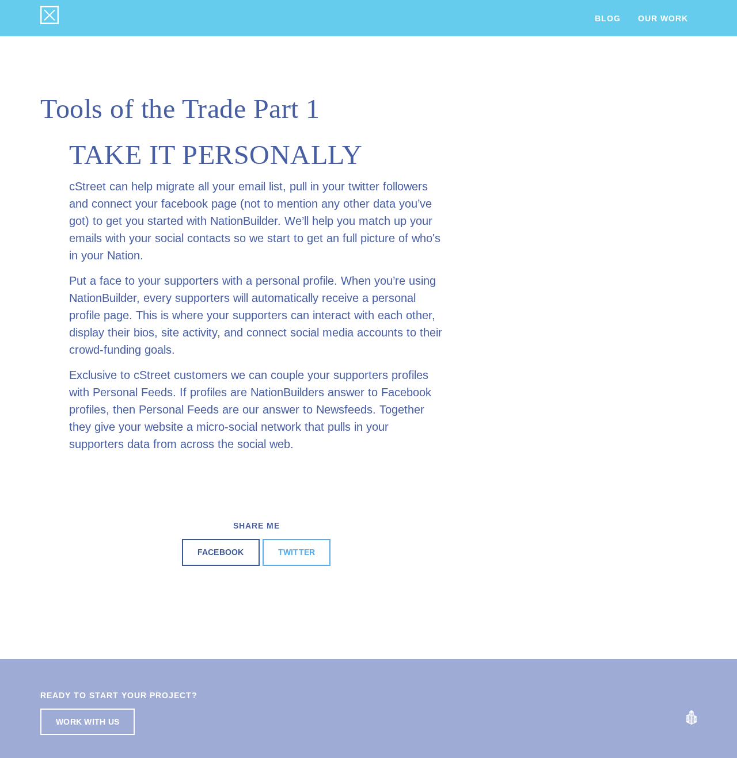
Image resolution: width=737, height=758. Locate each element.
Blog (608, 18)
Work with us (87, 721)
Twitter (297, 552)
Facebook (220, 552)
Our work (663, 18)
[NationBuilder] (691, 717)
